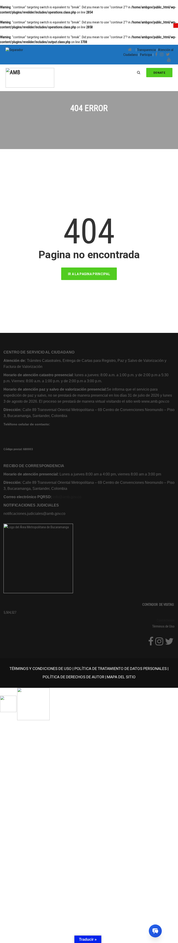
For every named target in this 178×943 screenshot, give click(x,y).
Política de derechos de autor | (74, 677)
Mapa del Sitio (121, 677)
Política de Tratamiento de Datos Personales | (121, 668)
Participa (146, 55)
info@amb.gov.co (67, 497)
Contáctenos (166, 620)
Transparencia (146, 50)
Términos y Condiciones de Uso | (42, 668)
